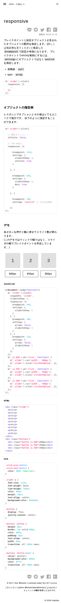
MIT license (51, 583)
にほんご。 (21, 4)
